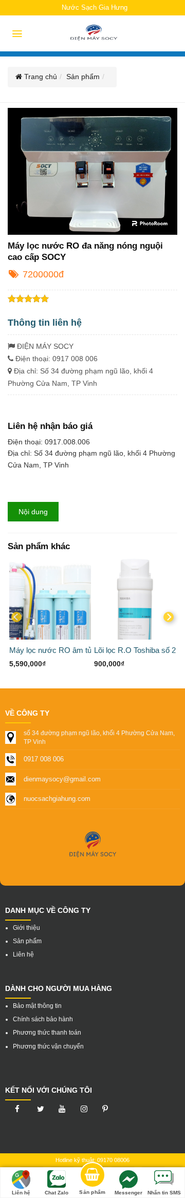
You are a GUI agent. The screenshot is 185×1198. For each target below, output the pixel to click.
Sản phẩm (83, 76)
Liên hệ (21, 1192)
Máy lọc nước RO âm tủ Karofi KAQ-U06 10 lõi (88, 650)
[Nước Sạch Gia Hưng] (93, 33)
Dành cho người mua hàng (58, 988)
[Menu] (17, 34)
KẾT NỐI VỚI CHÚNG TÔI (48, 1090)
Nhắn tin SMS (164, 1192)
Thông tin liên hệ (45, 322)
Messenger (128, 1192)
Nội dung (33, 512)
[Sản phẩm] (92, 1176)
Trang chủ (39, 76)
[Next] (168, 617)
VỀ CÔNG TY (27, 713)
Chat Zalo (56, 1192)
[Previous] (16, 617)
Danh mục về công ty (47, 910)
